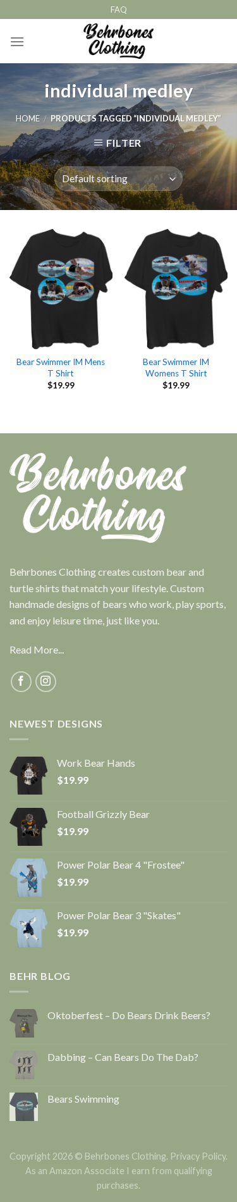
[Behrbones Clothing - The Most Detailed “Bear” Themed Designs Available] (118, 41)
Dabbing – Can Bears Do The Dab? (122, 1057)
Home (28, 118)
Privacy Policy (198, 1156)
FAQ (119, 9)
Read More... (36, 649)
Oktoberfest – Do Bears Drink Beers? (128, 1015)
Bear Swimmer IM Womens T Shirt (176, 367)
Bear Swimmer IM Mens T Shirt (60, 367)
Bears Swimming (83, 1099)
